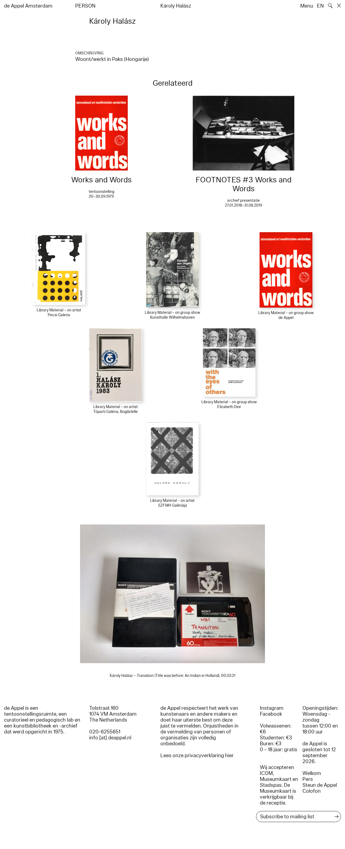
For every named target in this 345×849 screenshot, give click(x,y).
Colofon (311, 791)
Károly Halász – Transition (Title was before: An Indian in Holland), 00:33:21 (172, 675)
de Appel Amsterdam (28, 5)
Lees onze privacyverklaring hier (197, 755)
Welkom (311, 773)
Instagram (272, 708)
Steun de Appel (319, 785)
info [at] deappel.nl (110, 737)
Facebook (271, 714)
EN (320, 5)
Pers (307, 779)
